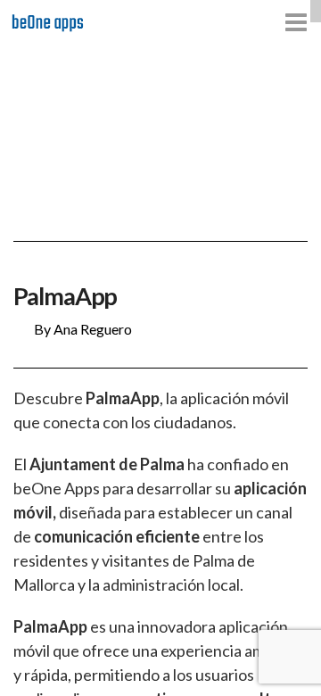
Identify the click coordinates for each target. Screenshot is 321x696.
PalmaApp (65, 296)
